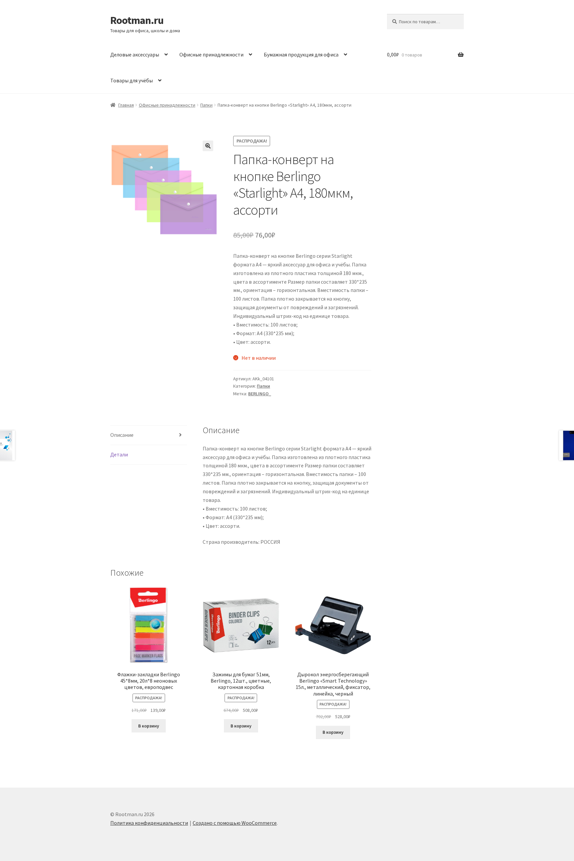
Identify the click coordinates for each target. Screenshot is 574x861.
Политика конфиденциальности (149, 822)
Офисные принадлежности (211, 54)
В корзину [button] (148, 726)
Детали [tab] (119, 454)
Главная (126, 105)
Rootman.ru (136, 20)
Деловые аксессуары (134, 54)
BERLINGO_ (259, 394)
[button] (208, 146)
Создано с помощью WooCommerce (235, 822)
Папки (206, 105)
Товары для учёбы (131, 80)
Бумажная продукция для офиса (301, 54)
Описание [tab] (122, 434)
